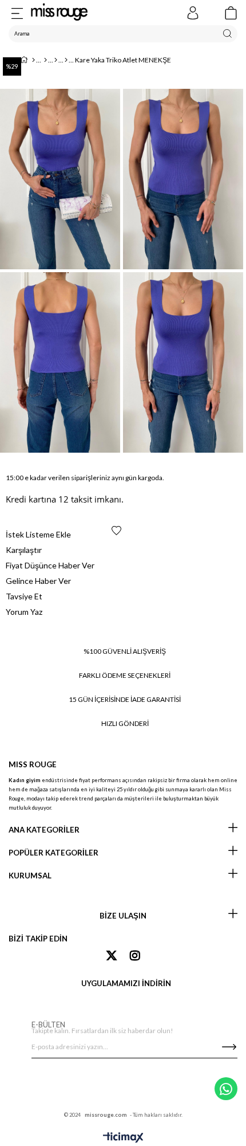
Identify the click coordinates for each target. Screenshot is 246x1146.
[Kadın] (45, 60)
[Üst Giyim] (55, 60)
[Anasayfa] (33, 60)
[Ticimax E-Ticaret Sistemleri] (123, 1138)
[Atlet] (66, 60)
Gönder (228, 1046)
